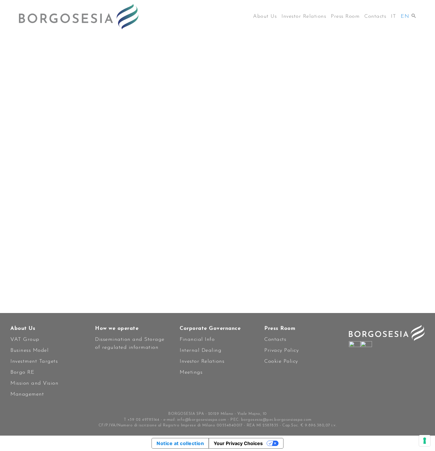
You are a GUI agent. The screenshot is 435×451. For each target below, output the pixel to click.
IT (393, 16)
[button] (413, 14)
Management (27, 394)
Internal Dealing (200, 350)
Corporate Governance (210, 328)
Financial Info (197, 339)
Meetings (191, 372)
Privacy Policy (281, 350)
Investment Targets (34, 361)
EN (405, 16)
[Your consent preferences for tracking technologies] (424, 440)
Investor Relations (303, 16)
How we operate (116, 328)
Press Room (345, 16)
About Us (265, 16)
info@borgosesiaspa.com (201, 420)
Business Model (29, 350)
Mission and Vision (34, 383)
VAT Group (24, 339)
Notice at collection (180, 443)
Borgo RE (22, 372)
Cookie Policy (281, 361)
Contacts (375, 16)
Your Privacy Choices (238, 443)
